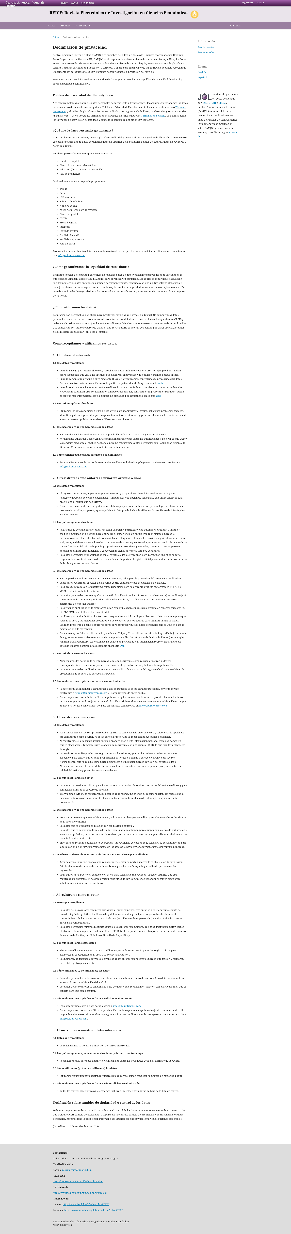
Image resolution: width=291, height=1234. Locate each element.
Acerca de (82, 25)
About (74, 2)
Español (202, 77)
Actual (51, 25)
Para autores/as (206, 52)
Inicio (56, 37)
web (160, 383)
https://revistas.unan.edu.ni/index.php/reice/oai (80, 1192)
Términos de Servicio (153, 115)
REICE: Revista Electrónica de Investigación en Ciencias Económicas (119, 12)
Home (64, 2)
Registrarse (247, 2)
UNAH (212, 102)
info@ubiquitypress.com (71, 255)
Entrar (260, 2)
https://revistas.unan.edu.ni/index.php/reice (78, 1181)
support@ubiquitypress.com (91, 693)
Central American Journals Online (25, 4)
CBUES (222, 102)
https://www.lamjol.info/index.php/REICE (86, 1204)
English (202, 72)
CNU (204, 102)
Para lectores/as (206, 47)
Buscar (236, 25)
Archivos (65, 25)
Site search (87, 2)
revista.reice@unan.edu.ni (77, 1170)
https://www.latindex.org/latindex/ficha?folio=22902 (93, 1210)
